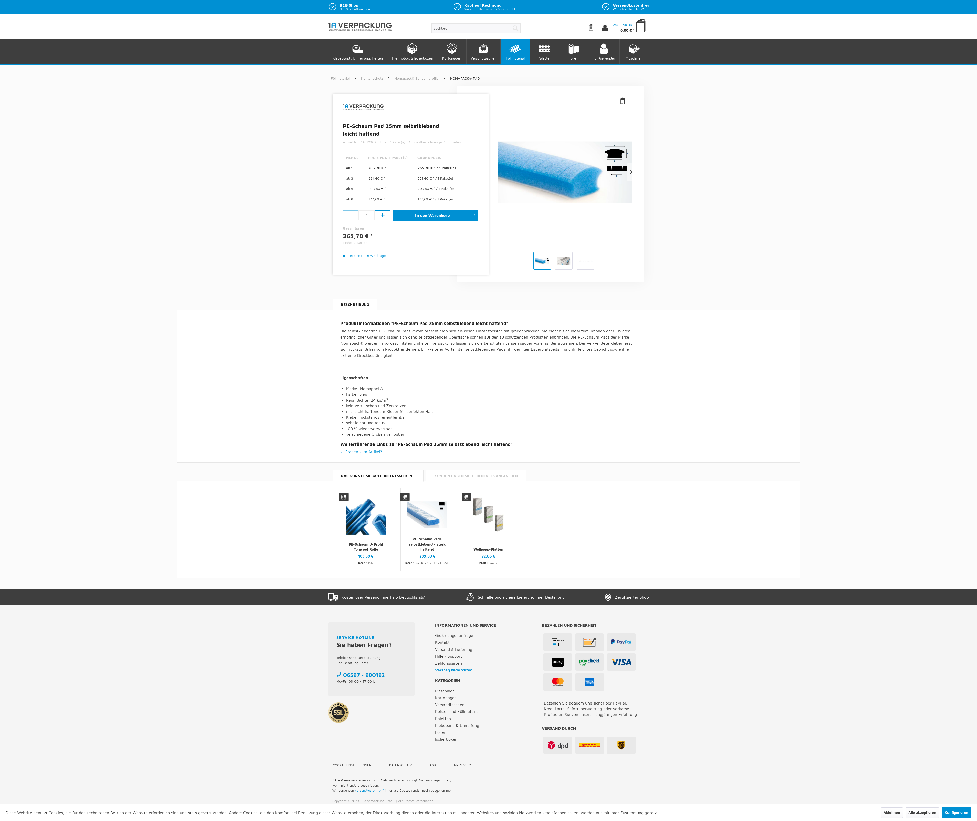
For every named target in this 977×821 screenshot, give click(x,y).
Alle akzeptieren (922, 812)
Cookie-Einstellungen (352, 765)
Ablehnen (892, 812)
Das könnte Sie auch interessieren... (378, 476)
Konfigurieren (956, 812)
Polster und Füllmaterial (457, 711)
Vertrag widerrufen (454, 670)
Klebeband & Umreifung (457, 725)
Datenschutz (400, 765)
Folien (440, 732)
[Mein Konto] (609, 28)
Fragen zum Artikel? (363, 451)
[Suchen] (515, 28)
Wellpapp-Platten (488, 549)
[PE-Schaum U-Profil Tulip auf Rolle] (366, 514)
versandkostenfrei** (369, 790)
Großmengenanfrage (454, 635)
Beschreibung (355, 304)
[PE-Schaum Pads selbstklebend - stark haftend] (427, 514)
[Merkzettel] (594, 28)
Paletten (443, 718)
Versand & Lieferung (453, 649)
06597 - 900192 (364, 675)
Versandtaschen (449, 704)
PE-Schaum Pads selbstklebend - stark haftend (427, 544)
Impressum (462, 765)
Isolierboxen (446, 739)
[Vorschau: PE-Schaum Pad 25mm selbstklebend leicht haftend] (542, 261)
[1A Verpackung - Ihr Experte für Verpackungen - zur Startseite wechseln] (360, 29)
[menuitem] (476, 28)
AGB (432, 765)
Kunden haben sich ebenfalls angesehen (476, 476)
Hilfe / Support (448, 656)
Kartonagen (446, 697)
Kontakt (442, 642)
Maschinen (445, 690)
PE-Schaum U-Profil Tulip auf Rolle (366, 546)
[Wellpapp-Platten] (489, 514)
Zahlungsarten (448, 663)
